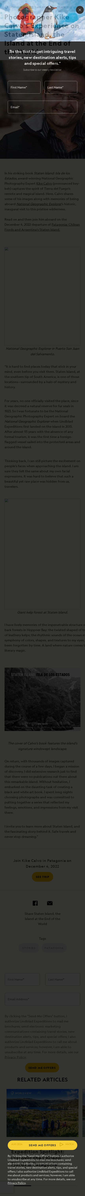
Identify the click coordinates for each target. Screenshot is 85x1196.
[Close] (80, 10)
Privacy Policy (17, 1183)
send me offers (42, 1145)
